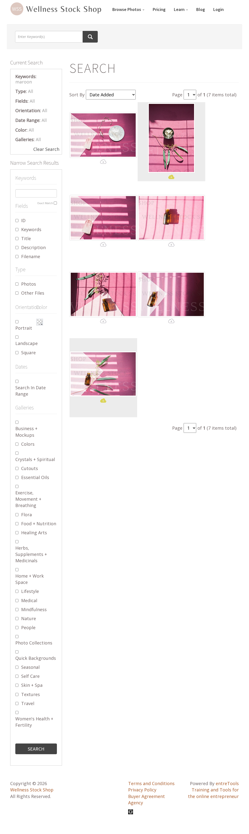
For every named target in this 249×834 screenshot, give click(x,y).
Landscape (26, 343)
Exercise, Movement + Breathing (28, 499)
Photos (28, 284)
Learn (180, 9)
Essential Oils (35, 477)
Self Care (30, 676)
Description (33, 247)
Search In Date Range (30, 391)
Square (28, 352)
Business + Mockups (26, 432)
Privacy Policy (142, 790)
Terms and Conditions (151, 783)
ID (23, 220)
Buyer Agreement (146, 796)
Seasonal (30, 667)
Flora (26, 514)
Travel (27, 703)
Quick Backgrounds (35, 658)
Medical (29, 600)
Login (218, 9)
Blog (200, 9)
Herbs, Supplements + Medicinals (31, 554)
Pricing (159, 9)
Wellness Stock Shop (31, 790)
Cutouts (29, 468)
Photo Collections (33, 643)
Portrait (23, 328)
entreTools (227, 783)
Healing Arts (34, 532)
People (28, 627)
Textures (30, 694)
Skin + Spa (32, 685)
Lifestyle (30, 591)
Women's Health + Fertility (34, 722)
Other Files (32, 293)
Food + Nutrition (38, 523)
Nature (28, 618)
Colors (28, 444)
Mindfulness (34, 609)
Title (26, 238)
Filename (30, 256)
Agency (135, 803)
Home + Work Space (29, 579)
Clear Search (46, 149)
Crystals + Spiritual (35, 459)
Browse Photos (127, 9)
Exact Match (45, 203)
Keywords (31, 229)
